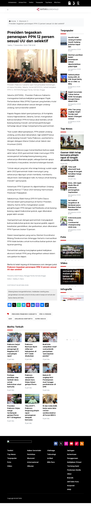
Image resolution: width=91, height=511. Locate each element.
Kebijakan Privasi (74, 462)
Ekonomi (22, 21)
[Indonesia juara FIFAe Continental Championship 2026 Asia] (63, 221)
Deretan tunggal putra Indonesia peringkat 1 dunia (72, 328)
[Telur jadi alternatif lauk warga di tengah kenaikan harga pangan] (63, 170)
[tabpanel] (72, 250)
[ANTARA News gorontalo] (48, 9)
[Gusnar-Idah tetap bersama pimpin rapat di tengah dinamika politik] (72, 142)
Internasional (32, 462)
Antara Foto (23, 2)
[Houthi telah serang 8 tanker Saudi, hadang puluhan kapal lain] (63, 41)
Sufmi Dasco (40, 319)
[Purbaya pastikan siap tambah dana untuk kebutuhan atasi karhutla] (14, 368)
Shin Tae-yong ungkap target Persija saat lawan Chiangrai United (75, 114)
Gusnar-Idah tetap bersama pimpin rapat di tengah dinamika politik (70, 156)
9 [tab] (72, 286)
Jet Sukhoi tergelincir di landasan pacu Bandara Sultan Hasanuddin (74, 205)
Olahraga (51, 450)
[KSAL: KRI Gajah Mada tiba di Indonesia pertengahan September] (63, 186)
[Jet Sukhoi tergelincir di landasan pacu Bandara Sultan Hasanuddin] (63, 204)
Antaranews (12, 2)
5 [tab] (79, 260)
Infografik (66, 289)
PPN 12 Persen (45, 314)
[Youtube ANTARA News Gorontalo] (69, 4)
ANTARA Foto (73, 482)
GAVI (10, 319)
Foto (63, 237)
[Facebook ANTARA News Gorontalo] (69, 2)
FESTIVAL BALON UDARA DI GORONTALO (72, 250)
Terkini (31, 2)
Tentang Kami (73, 466)
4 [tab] (75, 260)
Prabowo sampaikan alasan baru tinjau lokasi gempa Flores (31, 379)
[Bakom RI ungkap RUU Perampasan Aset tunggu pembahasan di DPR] (50, 368)
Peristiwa (31, 454)
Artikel (50, 458)
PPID (69, 489)
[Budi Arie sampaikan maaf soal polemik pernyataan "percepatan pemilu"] (50, 337)
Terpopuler (39, 2)
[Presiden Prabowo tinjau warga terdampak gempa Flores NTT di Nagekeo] (14, 399)
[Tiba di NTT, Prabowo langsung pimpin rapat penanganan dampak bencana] (32, 399)
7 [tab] (82, 283)
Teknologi (51, 454)
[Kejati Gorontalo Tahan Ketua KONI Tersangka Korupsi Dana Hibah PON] (63, 95)
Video (63, 263)
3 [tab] (72, 260)
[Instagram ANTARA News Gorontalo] (78, 2)
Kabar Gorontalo (34, 450)
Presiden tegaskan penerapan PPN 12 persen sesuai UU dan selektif (36, 24)
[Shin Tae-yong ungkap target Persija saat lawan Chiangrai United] (63, 113)
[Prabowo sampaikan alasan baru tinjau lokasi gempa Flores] (32, 368)
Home (13, 21)
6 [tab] (79, 283)
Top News (48, 2)
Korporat (71, 486)
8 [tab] (69, 286)
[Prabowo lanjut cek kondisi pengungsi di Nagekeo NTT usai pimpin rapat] (14, 337)
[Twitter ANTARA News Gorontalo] (74, 2)
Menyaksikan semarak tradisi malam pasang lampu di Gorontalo (71, 273)
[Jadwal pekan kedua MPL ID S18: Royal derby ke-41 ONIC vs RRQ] (63, 78)
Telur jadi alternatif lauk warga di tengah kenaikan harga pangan (75, 171)
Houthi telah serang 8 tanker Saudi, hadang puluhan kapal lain (75, 42)
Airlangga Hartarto (24, 319)
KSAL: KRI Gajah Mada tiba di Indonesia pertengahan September (74, 187)
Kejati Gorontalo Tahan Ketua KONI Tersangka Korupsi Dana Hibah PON (75, 96)
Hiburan (30, 466)
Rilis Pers (57, 2)
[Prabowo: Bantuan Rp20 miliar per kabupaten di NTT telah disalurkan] (32, 337)
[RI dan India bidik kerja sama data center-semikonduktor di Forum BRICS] (50, 399)
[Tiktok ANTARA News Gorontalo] (74, 4)
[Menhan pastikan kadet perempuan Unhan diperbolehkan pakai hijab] (63, 58)
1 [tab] (65, 260)
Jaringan (70, 450)
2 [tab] (69, 260)
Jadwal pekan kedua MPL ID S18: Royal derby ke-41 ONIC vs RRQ (75, 79)
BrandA (70, 478)
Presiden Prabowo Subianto (24, 314)
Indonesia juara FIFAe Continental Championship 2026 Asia (74, 222)
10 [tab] (75, 286)
